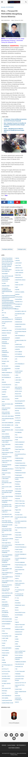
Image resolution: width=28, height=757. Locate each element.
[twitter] (11, 202)
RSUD (16, 617)
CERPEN (4, 392)
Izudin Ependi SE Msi (7, 700)
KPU (16, 361)
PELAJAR (17, 451)
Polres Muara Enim (19, 544)
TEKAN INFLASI (19, 666)
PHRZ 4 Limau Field (20, 503)
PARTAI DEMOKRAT (20, 442)
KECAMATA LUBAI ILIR (20, 311)
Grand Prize (5, 633)
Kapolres (17, 294)
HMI (3, 657)
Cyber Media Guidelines (14, 747)
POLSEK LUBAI (18, 551)
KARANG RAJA (18, 301)
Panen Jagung (18, 437)
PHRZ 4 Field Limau (20, 501)
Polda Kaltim (18, 535)
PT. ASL (17, 598)
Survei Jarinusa (19, 655)
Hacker (3, 643)
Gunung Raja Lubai (6, 636)
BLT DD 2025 (5, 366)
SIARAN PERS (18, 634)
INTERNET (4, 681)
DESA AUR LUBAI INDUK (8, 416)
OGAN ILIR (17, 418)
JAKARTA (17, 260)
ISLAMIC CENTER (6, 683)
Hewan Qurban (5, 652)
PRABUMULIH (18, 573)
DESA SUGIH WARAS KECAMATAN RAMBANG (7, 547)
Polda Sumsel (18, 537)
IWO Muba (4, 690)
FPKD (3, 631)
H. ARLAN (4, 640)
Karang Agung (18, 296)
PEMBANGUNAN (19, 458)
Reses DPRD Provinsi (20, 612)
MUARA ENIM (18, 396)
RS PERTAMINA (19, 615)
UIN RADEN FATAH (19, 676)
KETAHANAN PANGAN (20, 329)
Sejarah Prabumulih (20, 624)
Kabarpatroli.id (18, 277)
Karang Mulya (18, 299)
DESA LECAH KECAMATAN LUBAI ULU (7, 482)
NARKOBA (17, 413)
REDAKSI (4, 745)
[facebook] (4, 202)
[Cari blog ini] (26, 2)
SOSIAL (17, 641)
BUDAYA (4, 382)
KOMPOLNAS (18, 344)
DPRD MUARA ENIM (7, 619)
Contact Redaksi (11, 745)
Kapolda (17, 289)
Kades (16, 282)
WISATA (17, 702)
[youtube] (16, 735)
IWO (3, 686)
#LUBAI (4, 283)
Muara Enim (18, 393)
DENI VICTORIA (5, 399)
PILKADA (17, 512)
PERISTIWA (18, 486)
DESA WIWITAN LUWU (7, 593)
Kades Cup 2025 (19, 284)
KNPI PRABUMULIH (20, 335)
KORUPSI (17, 349)
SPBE (16, 644)
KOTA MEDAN (18, 354)
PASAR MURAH (19, 447)
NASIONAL (17, 415)
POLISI (17, 539)
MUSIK (16, 398)
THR (16, 669)
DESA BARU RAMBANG (7, 422)
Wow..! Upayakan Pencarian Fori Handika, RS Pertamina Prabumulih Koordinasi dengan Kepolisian (15, 124)
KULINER (17, 368)
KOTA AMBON (18, 351)
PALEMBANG (18, 432)
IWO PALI (4, 693)
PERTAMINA (18, 491)
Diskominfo (4, 602)
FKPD (3, 626)
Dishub (3, 599)
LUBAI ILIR (17, 377)
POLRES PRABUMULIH (20, 547)
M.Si (16, 384)
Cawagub (4, 389)
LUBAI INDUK (18, 380)
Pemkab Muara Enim (20, 463)
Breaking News (5, 375)
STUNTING (17, 646)
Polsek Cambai (18, 549)
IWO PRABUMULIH (6, 695)
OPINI (16, 425)
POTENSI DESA (18, 567)
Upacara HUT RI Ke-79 (20, 682)
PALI (16, 434)
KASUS (17, 309)
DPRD (3, 608)
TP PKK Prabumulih (20, 671)
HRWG (3, 660)
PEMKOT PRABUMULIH (21, 465)
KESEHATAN (18, 326)
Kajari (16, 287)
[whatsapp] (23, 202)
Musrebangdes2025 (20, 401)
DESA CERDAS (5, 434)
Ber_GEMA (4, 358)
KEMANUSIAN (18, 321)
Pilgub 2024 (18, 510)
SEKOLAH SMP (18, 627)
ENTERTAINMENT (6, 623)
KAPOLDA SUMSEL (19, 292)
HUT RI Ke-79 (5, 669)
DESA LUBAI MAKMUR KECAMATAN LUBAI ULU (7, 492)
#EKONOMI (5, 273)
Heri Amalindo (5, 650)
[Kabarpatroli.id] (14, 2)
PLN (16, 525)
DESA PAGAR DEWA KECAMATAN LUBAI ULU (7, 530)
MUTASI (17, 410)
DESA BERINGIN (6, 427)
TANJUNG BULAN (19, 664)
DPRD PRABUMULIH (7, 621)
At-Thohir (4, 328)
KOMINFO (17, 338)
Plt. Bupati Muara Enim (20, 527)
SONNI (16, 639)
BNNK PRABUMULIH (7, 372)
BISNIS (3, 363)
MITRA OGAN (18, 391)
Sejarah (17, 622)
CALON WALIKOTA (6, 384)
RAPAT (16, 607)
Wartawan (17, 695)
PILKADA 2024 (18, 514)
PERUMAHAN (18, 496)
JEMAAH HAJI (18, 267)
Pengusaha (18, 481)
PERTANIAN (18, 493)
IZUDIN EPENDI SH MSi (7, 702)
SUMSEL (17, 648)
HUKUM (4, 662)
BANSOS (4, 348)
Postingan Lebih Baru (7, 249)
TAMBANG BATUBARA (20, 661)
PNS (16, 530)
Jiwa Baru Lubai (19, 270)
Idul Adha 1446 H (6, 676)
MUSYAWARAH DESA (20, 408)
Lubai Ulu (17, 382)
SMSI (16, 636)
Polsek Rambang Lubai (20, 564)
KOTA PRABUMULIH (20, 356)
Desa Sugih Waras (6, 542)
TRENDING (17, 673)
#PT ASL (4, 312)
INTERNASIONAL (6, 678)
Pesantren (17, 498)
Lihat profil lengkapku (14, 723)
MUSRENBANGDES (19, 405)
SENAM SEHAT (18, 631)
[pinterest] (17, 202)
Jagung (17, 258)
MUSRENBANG (18, 403)
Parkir (16, 439)
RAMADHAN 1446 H (20, 605)
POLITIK (17, 542)
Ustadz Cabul (18, 689)
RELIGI (17, 610)
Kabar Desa (18, 275)
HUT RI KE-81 (5, 673)
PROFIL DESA (18, 581)
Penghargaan (18, 475)
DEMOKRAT (5, 396)
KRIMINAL (17, 366)
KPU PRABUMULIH (19, 363)
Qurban (17, 600)
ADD (3, 315)
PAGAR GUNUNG (19, 430)
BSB (3, 379)
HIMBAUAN (5, 655)
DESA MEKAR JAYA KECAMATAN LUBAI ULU (7, 506)
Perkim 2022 (18, 489)
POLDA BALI (18, 532)
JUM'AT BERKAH (19, 272)
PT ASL (17, 587)
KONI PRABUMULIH (20, 347)
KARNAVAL (18, 306)
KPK (16, 359)
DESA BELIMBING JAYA (7, 425)
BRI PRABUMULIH (6, 377)
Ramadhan (18, 602)
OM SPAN (17, 422)
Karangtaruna (18, 304)
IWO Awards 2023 (6, 688)
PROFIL (17, 578)
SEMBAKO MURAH (19, 629)
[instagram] (22, 735)
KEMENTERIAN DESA (20, 324)
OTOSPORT (18, 427)
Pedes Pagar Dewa (19, 449)
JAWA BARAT (18, 263)
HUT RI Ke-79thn (6, 671)
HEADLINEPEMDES (6, 648)
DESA (3, 401)
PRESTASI (17, 576)
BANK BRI (4, 335)
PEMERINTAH (18, 460)
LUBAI (16, 375)
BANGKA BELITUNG (7, 330)
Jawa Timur (18, 265)
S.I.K (16, 619)
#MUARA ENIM (5, 285)
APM (3, 325)
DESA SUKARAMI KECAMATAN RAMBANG (6, 560)
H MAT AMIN (5, 638)
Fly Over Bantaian (6, 628)
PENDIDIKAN (18, 470)
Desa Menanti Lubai (7, 514)
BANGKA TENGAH (6, 333)
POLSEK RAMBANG (20, 562)
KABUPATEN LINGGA (20, 280)
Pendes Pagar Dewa (20, 468)
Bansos (4, 346)
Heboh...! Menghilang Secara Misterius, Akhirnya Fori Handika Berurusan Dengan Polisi (14, 130)
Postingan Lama (22, 249)
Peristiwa (17, 484)
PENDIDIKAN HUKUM (20, 472)
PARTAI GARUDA (19, 444)
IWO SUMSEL (5, 698)
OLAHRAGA (18, 420)
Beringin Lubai (5, 361)
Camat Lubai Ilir (6, 387)
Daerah (4, 394)
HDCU (3, 645)
